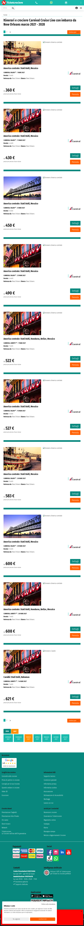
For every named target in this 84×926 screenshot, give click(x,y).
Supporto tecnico (49, 776)
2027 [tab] (14, 731)
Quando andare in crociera (10, 788)
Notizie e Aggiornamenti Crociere (55, 835)
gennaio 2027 (8, 738)
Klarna (46, 828)
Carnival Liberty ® (10, 343)
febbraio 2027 (19, 738)
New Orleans (16, 78)
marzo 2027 (28, 738)
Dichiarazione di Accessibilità (53, 795)
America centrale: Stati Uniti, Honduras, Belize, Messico (29, 338)
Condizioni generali (50, 780)
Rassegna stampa (49, 831)
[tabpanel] (42, 738)
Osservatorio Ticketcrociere (53, 816)
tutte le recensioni (9, 766)
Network (4, 828)
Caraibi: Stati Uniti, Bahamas (17, 677)
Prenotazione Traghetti (9, 812)
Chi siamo (5, 820)
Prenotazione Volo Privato (10, 816)
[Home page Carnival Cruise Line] (74, 72)
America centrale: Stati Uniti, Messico (21, 68)
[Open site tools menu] (81, 2)
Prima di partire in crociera (10, 780)
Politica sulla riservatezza (48, 904)
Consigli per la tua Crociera (11, 784)
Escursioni (5, 795)
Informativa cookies (50, 788)
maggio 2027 (46, 738)
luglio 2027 (65, 738)
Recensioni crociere (50, 812)
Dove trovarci (6, 824)
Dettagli (75, 87)
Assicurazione (48, 791)
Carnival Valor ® (10, 72)
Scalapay (46, 824)
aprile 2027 (37, 738)
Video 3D (4, 791)
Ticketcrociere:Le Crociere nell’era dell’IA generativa (14, 832)
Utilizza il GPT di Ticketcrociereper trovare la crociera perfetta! (60, 873)
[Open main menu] (81, 8)
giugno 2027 (56, 738)
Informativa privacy (50, 784)
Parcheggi (47, 799)
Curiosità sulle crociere (9, 776)
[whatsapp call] (51, 2)
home (5, 15)
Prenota (75, 94)
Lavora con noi (48, 803)
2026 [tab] (7, 731)
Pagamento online (50, 820)
